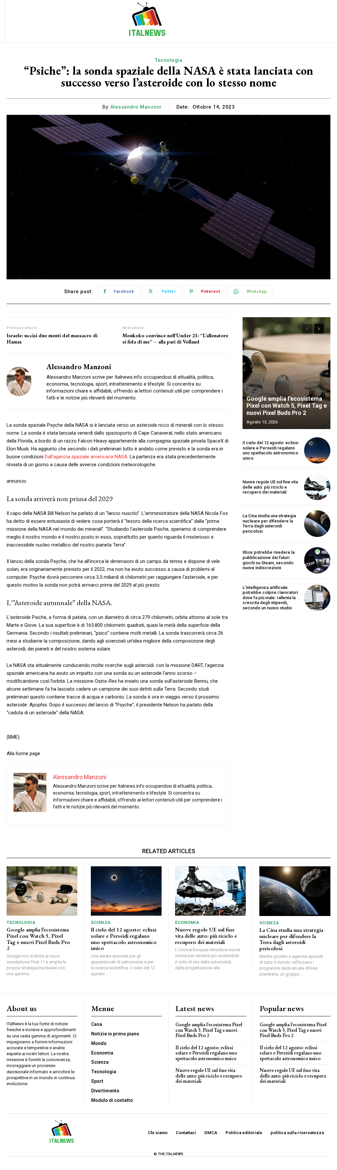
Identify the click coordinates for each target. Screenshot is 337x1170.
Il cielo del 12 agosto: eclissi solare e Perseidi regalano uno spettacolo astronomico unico (270, 450)
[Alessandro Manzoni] (22, 381)
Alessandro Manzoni (135, 107)
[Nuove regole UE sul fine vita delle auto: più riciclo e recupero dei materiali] (317, 487)
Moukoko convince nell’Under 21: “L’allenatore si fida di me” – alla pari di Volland (175, 338)
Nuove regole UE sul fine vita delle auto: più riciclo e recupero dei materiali (270, 487)
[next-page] (319, 329)
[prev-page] (307, 329)
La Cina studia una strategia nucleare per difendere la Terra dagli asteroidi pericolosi (269, 523)
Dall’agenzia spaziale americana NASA (86, 457)
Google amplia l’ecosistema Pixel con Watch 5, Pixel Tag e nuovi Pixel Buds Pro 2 (286, 405)
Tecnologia (168, 60)
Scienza (101, 922)
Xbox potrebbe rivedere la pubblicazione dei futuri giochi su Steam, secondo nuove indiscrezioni (269, 560)
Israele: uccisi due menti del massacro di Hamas (52, 338)
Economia (187, 922)
